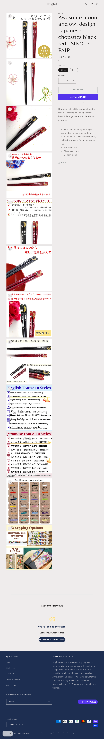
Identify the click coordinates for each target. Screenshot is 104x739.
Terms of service (13, 680)
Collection (10, 668)
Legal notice (76, 733)
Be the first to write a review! (52, 639)
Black (63, 70)
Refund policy (38, 733)
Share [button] (63, 163)
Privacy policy (51, 733)
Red (74, 70)
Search (9, 662)
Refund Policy (12, 685)
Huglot (14, 733)
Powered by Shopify (24, 733)
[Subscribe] (49, 702)
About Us (10, 674)
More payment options (78, 103)
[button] (5, 4)
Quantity (61, 76)
